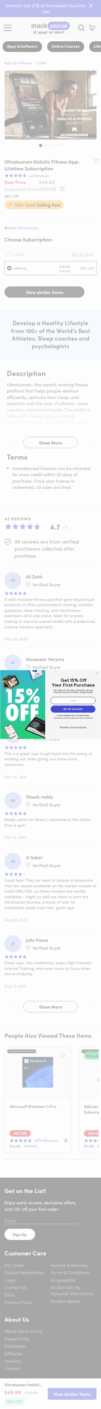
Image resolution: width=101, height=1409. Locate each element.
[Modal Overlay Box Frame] (50, 704)
